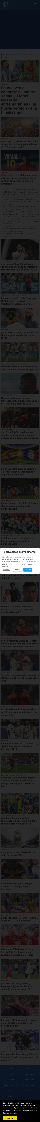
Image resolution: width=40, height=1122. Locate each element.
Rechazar (17, 570)
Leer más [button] (13, 1113)
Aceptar (28, 570)
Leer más (6, 570)
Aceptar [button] (10, 1118)
